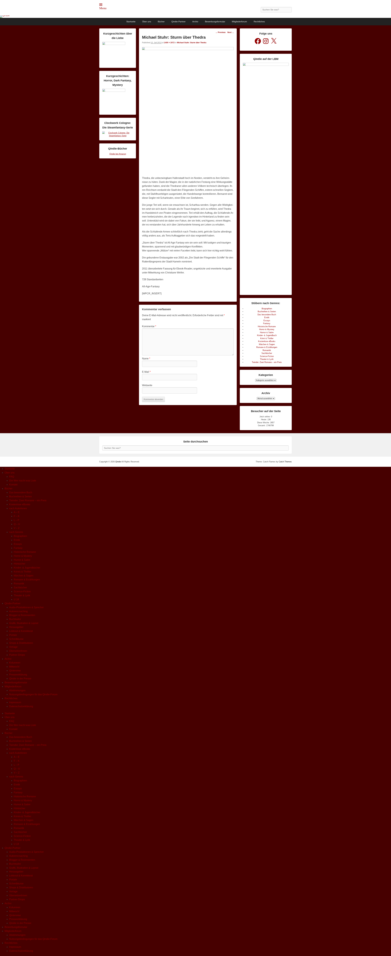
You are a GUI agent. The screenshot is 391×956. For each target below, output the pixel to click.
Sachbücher (266, 353)
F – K (17, 516)
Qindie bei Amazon (117, 154)
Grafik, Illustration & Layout (23, 623)
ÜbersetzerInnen (18, 651)
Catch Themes (285, 462)
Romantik (267, 350)
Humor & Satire (267, 332)
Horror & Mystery (266, 329)
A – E (17, 512)
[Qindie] (195, 16)
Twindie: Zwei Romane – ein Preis (267, 362)
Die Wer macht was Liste (22, 480)
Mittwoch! (14, 666)
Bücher (161, 21)
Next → (230, 32)
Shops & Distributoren (21, 643)
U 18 (16, 599)
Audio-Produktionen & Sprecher (26, 607)
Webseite (147, 385)
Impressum (15, 702)
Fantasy (266, 323)
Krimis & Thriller (22, 571)
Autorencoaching (18, 611)
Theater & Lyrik (267, 359)
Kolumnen (14, 662)
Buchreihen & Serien (267, 311)
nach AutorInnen (18, 508)
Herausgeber (16, 627)
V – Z (17, 528)
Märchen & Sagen (267, 344)
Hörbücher (19, 563)
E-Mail (146, 372)
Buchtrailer (15, 619)
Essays (266, 320)
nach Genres (16, 532)
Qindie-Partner (178, 21)
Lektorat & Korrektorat (21, 631)
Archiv (195, 21)
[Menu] (100, 4)
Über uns (146, 21)
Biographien (267, 308)
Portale (13, 635)
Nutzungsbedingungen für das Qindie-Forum (33, 694)
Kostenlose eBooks (266, 341)
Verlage (13, 647)
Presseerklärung (18, 674)
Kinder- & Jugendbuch (267, 335)
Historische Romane (267, 326)
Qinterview (15, 670)
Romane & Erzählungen (266, 347)
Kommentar (149, 326)
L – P (16, 520)
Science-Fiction (267, 356)
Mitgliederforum (239, 21)
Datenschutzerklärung (21, 706)
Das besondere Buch (267, 314)
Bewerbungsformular (215, 21)
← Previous (221, 32)
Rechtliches (259, 21)
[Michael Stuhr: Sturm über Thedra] (188, 49)
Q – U (17, 524)
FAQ (11, 476)
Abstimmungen (17, 690)
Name (146, 358)
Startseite (130, 21)
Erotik (266, 317)
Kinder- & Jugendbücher (27, 567)
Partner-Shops (17, 655)
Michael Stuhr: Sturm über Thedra (191, 43)
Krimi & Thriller (266, 338)
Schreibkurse (16, 639)
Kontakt (13, 484)
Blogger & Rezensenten (22, 615)
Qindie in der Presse (20, 678)
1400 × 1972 (169, 43)
